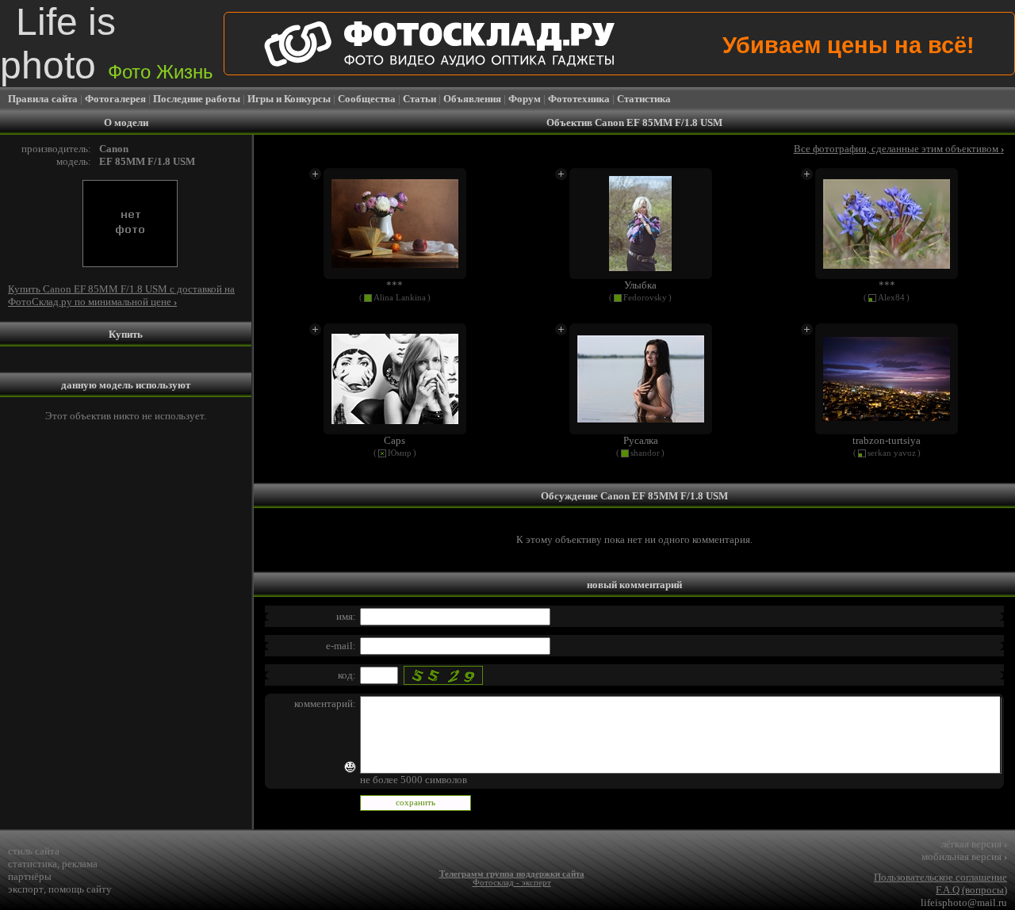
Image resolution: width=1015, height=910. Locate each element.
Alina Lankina (399, 297)
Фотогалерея (115, 99)
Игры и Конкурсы (289, 99)
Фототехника (579, 99)
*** (394, 285)
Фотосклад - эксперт (512, 882)
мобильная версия (964, 856)
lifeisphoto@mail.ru (964, 902)
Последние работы (196, 99)
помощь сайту (80, 889)
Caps (394, 440)
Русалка (640, 440)
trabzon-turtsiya (886, 440)
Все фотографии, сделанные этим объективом (899, 149)
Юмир (400, 453)
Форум (524, 99)
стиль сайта (33, 851)
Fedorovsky (645, 297)
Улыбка (640, 285)
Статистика (644, 99)
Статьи (419, 99)
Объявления (472, 99)
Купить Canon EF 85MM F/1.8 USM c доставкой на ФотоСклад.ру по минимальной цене (121, 295)
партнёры (30, 876)
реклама (80, 864)
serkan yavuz (892, 453)
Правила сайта (43, 99)
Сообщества (367, 99)
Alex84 (891, 297)
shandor (645, 453)
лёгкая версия (974, 844)
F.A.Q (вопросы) (971, 890)
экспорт (26, 889)
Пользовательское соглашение (940, 877)
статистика (32, 864)
